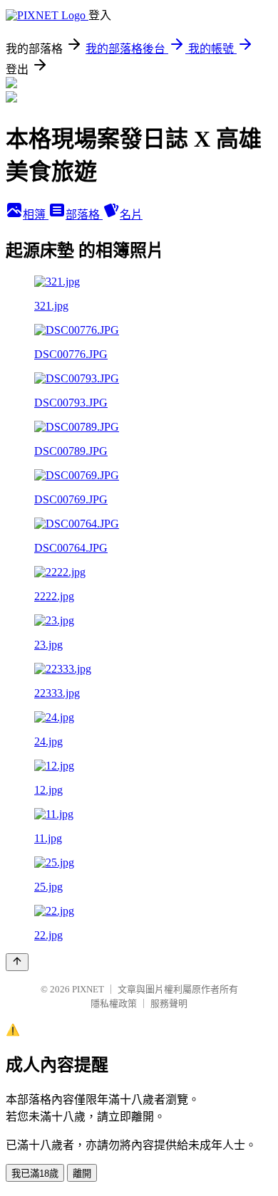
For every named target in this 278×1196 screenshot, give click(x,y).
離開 (82, 1173)
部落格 (84, 215)
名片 (131, 215)
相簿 (35, 215)
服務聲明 (168, 1003)
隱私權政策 (114, 1003)
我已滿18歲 (34, 1173)
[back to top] (17, 962)
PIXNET (88, 989)
